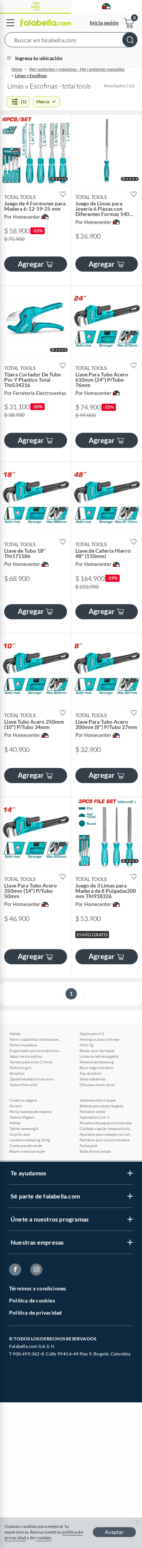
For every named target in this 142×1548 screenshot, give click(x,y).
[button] (71, 41)
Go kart (15, 1105)
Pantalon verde (92, 1111)
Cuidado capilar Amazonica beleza (106, 1128)
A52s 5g (86, 1045)
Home (16, 69)
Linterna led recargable (99, 1056)
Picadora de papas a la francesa (105, 1123)
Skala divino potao (95, 1151)
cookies (43, 1537)
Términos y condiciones (37, 1288)
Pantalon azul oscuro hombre (105, 1140)
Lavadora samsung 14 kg (29, 1140)
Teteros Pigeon (21, 1117)
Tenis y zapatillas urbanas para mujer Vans (35, 1039)
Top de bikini (90, 1073)
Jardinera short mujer (98, 1100)
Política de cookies (32, 1300)
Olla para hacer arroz (97, 1084)
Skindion (17, 1073)
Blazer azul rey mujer (97, 1050)
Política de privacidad (35, 1312)
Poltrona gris (20, 1067)
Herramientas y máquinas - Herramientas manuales (77, 69)
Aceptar (114, 1532)
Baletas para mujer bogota (101, 1105)
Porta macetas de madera (30, 1111)
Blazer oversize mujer (27, 1151)
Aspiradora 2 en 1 (94, 1117)
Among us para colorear (100, 1039)
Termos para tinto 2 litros (30, 1062)
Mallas (14, 1033)
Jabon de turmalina (25, 1056)
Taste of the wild (23, 1084)
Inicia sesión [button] (104, 22)
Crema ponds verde (25, 1145)
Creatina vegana (23, 1100)
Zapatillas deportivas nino (31, 1079)
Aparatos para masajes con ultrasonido (106, 1134)
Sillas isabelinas (93, 1079)
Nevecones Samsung (97, 1062)
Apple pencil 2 (92, 1033)
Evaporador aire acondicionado (35, 1050)
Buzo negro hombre (96, 1067)
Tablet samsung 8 (23, 1128)
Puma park (88, 1145)
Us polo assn (19, 1134)
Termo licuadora (23, 1045)
